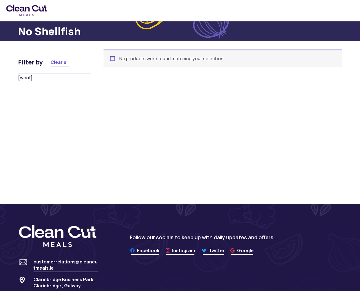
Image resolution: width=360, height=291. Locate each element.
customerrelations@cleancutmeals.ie (65, 265)
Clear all (60, 62)
